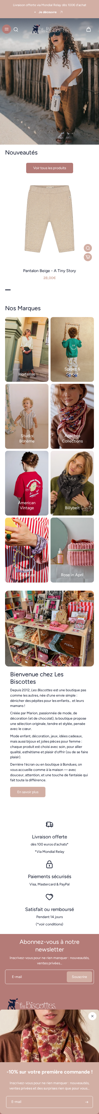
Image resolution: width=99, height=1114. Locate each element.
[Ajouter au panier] (88, 257)
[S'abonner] (86, 1102)
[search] (15, 29)
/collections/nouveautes (19, 20)
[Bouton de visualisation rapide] (88, 248)
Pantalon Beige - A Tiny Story (49, 270)
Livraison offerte (49, 837)
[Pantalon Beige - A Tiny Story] (49, 219)
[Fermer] (92, 1016)
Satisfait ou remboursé (49, 909)
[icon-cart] (88, 29)
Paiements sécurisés (49, 876)
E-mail (17, 977)
